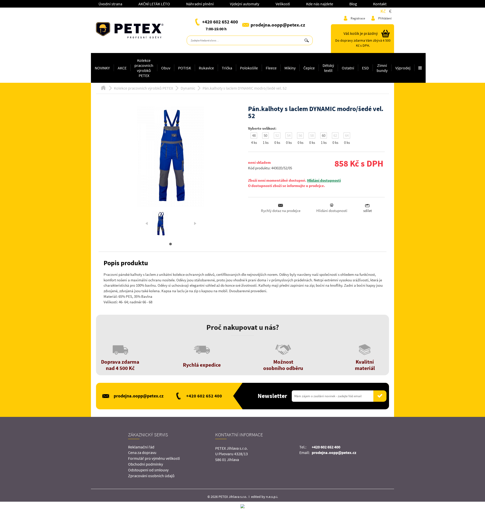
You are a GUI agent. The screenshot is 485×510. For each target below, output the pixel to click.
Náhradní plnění (200, 3)
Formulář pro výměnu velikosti (154, 458)
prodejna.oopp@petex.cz (278, 25)
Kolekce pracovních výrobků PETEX (143, 68)
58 (312, 135)
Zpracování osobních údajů (151, 475)
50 (265, 135)
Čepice (309, 67)
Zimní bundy (382, 68)
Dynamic (188, 88)
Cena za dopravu (142, 452)
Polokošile (249, 67)
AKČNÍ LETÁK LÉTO (154, 3)
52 (277, 135)
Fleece (271, 67)
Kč (383, 11)
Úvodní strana (110, 3)
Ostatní (348, 67)
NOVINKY (102, 67)
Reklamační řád (141, 446)
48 (254, 135)
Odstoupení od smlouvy (148, 469)
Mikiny (290, 67)
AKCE (122, 67)
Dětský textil (328, 68)
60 (323, 135)
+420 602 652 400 (220, 22)
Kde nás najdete (319, 3)
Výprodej (402, 67)
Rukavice (206, 67)
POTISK (184, 67)
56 (300, 135)
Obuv (165, 67)
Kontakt (379, 3)
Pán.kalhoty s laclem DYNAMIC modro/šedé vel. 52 (245, 88)
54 (288, 135)
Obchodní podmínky (145, 464)
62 (335, 135)
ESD (365, 67)
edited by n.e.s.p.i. (264, 496)
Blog (353, 3)
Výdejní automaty (244, 3)
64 (347, 135)
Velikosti (283, 3)
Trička (227, 67)
